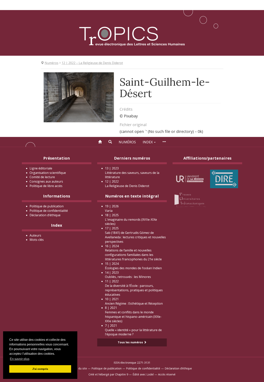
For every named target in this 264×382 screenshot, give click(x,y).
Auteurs (35, 235)
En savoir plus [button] (19, 359)
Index (148, 142)
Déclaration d (45, 215)
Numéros (127, 142)
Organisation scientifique (48, 173)
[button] (110, 142)
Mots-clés (37, 240)
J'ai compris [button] (40, 368)
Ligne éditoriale (41, 168)
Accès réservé (166, 374)
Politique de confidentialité (49, 211)
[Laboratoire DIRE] (224, 178)
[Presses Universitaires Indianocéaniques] (190, 199)
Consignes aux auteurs (46, 181)
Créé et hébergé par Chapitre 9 (108, 374)
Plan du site (79, 368)
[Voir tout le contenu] (164, 142)
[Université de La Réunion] (190, 178)
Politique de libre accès (46, 186)
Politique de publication (47, 206)
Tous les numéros (131, 342)
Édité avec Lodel (143, 374)
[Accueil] (100, 142)
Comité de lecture (42, 177)
